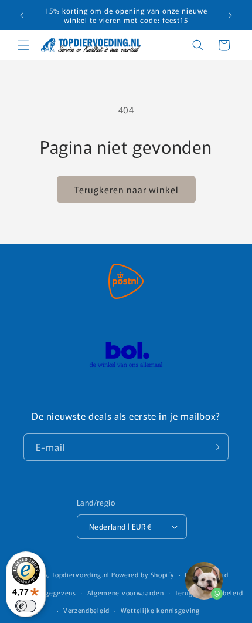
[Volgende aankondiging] (230, 15)
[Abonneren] (215, 447)
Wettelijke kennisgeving (160, 610)
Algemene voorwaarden (125, 592)
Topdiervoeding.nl (81, 574)
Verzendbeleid (86, 610)
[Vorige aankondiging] (22, 15)
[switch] (25, 606)
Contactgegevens (48, 592)
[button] (23, 45)
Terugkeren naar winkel (126, 189)
